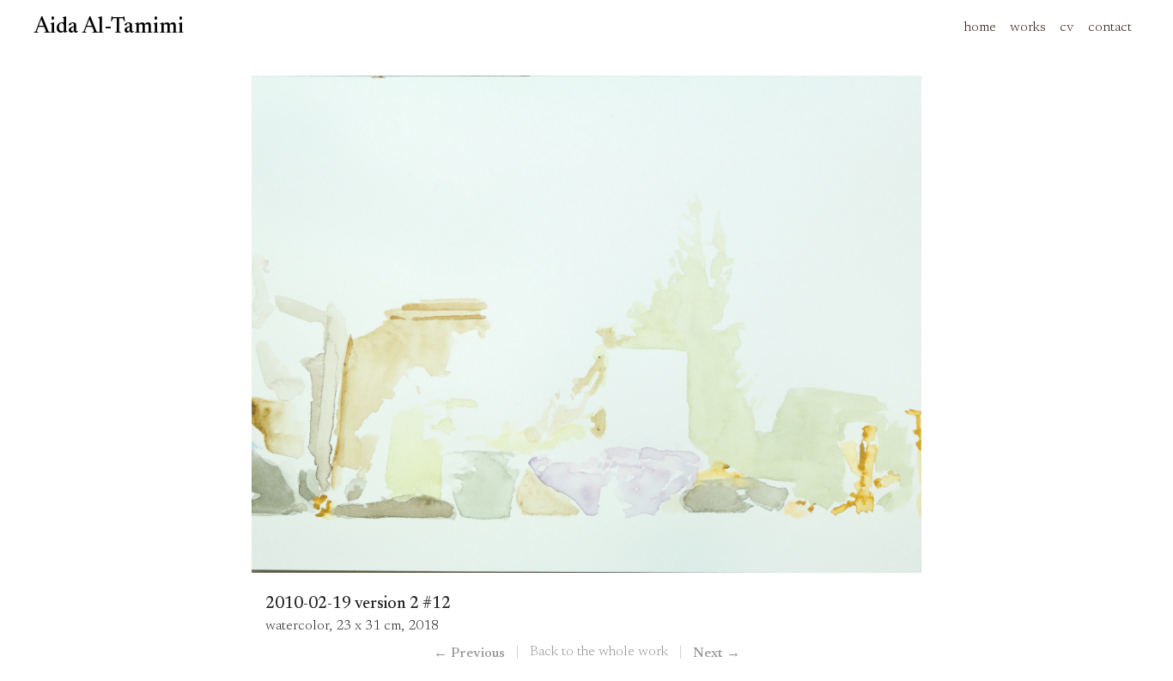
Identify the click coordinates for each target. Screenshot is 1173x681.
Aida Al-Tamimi (109, 27)
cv (1067, 27)
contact (1110, 27)
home (980, 27)
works (1028, 27)
